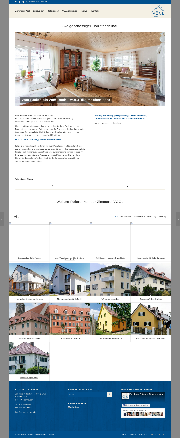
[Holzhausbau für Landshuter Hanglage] (178, 219)
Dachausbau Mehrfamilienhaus (151, 299)
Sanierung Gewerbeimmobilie (29, 338)
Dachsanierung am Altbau (29, 378)
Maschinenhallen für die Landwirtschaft (151, 258)
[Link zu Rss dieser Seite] (27, 2)
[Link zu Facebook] (19, 2)
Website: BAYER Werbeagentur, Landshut (41, 434)
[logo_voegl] (158, 11)
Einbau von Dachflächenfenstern (29, 258)
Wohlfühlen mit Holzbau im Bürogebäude (110, 258)
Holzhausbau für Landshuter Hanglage (29, 299)
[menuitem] (22, 11)
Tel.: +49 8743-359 (23, 404)
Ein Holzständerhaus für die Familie (69, 299)
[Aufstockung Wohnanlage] (2, 219)
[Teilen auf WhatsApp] (52, 186)
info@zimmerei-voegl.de (25, 412)
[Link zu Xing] (23, 2)
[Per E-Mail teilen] (127, 186)
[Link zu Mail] (16, 2)
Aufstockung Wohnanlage (110, 299)
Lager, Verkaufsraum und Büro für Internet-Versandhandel (70, 259)
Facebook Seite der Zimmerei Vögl (146, 394)
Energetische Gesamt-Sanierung (110, 338)
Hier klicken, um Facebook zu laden (137, 405)
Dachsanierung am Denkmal (70, 338)
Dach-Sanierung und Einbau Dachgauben (150, 338)
